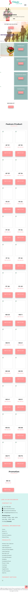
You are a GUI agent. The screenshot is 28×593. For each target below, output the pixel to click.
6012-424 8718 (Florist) (8, 508)
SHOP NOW (11, 27)
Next (26, 12)
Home (3, 529)
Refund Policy (5, 537)
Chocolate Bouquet (6, 557)
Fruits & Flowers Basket (7, 549)
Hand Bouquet (5, 545)
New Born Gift (5, 553)
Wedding (4, 559)
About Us (4, 531)
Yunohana (4, 565)
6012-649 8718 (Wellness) (9, 510)
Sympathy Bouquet (6, 555)
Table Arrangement (6, 547)
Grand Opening (5, 551)
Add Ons (4, 572)
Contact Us (4, 533)
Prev (2, 12)
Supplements (5, 569)
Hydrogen (4, 567)
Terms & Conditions (6, 535)
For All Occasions (6, 571)
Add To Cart (7, 153)
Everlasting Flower (6, 561)
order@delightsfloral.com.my (10, 512)
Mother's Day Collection (7, 543)
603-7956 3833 (7, 506)
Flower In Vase (5, 563)
